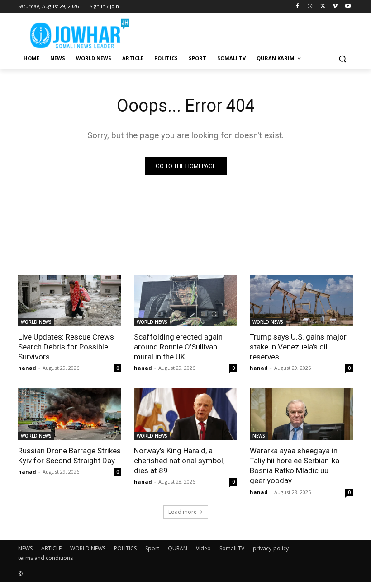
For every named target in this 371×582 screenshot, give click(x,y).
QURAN (177, 548)
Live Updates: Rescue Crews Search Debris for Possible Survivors (66, 346)
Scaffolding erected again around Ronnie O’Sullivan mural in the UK (178, 346)
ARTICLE (51, 548)
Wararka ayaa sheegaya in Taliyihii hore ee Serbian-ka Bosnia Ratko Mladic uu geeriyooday (294, 465)
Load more (182, 512)
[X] (323, 6)
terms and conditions (45, 558)
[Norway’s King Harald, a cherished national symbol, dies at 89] (185, 414)
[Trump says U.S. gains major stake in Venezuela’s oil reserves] (301, 300)
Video (203, 548)
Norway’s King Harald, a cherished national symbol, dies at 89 (179, 460)
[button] (342, 58)
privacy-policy (271, 548)
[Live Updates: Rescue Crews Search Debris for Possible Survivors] (69, 300)
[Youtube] (347, 6)
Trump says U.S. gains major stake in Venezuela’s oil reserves (298, 346)
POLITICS (125, 548)
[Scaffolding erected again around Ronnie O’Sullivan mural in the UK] (185, 300)
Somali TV (231, 548)
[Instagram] (310, 6)
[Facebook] (297, 6)
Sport (152, 548)
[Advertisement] (247, 31)
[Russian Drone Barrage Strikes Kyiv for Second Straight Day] (69, 414)
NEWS (258, 436)
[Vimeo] (335, 6)
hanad (27, 367)
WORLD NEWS (36, 322)
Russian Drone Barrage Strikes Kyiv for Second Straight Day (69, 455)
